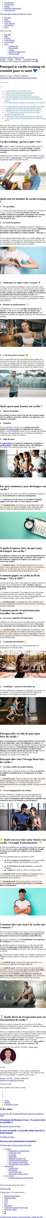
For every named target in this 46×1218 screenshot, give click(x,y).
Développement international (18, 1160)
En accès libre (9, 25)
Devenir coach (9, 4)
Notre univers (8, 1166)
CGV (6, 1202)
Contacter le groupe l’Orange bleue (16, 1207)
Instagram (19, 1178)
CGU (6, 1200)
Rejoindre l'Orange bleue (12, 8)
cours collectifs (37, 158)
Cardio (6, 1101)
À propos (7, 1149)
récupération (34, 596)
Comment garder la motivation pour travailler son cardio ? (25, 106)
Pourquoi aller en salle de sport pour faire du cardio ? (24, 108)
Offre (6, 19)
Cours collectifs (9, 23)
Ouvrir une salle (9, 10)
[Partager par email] (14, 76)
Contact (7, 6)
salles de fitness (16, 158)
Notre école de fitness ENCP (18, 1174)
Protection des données (12, 1196)
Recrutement (13, 1170)
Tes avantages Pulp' (15, 1172)
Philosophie (12, 1157)
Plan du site (8, 1206)
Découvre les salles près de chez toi (12, 1080)
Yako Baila (33, 633)
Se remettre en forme (11, 1104)
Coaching (7, 21)
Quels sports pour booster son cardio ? (19, 95)
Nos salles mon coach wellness (19, 1164)
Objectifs (7, 1102)
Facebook (12, 1178)
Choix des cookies (10, 1209)
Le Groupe (12, 1155)
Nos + (6, 27)
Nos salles (7, 18)
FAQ (6, 1204)
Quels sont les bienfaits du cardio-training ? (20, 93)
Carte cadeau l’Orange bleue (18, 1162)
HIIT (24, 585)
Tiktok (25, 1178)
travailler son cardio (26, 847)
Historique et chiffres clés (17, 1158)
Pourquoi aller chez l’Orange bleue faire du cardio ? (23, 110)
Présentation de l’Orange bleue (19, 1151)
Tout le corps (33, 1047)
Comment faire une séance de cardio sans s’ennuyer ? (25, 116)
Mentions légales (10, 1198)
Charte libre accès (15, 1153)
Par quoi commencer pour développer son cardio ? (23, 97)
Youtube (30, 1178)
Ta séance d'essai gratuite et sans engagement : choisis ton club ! (21, 1217)
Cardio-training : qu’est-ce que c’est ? (18, 91)
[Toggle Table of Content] (1, 87)
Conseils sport (9, 3)
